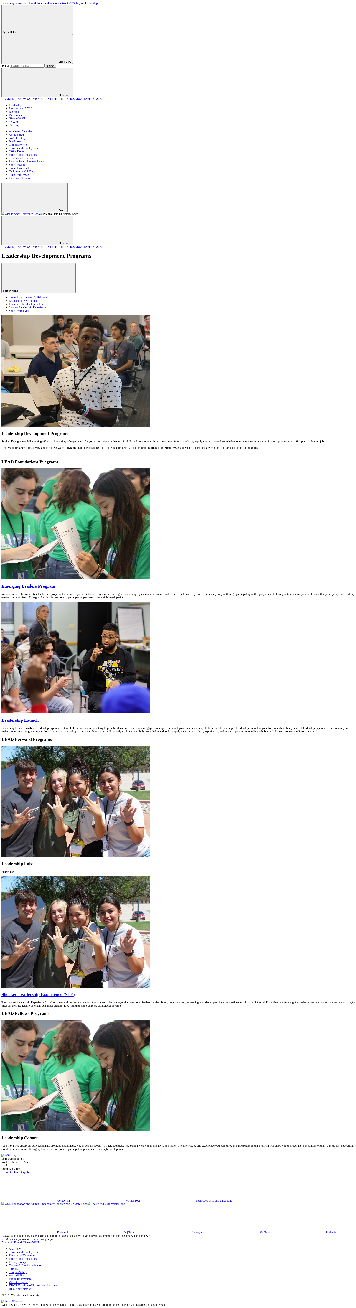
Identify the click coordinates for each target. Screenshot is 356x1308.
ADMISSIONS (28, 98)
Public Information (20, 1278)
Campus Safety (18, 1272)
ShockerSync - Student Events (26, 161)
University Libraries (20, 178)
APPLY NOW (93, 98)
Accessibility (16, 1275)
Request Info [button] (9, 1172)
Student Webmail (19, 168)
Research (42, 3)
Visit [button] (19, 1172)
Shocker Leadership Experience (27, 307)
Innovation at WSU (25, 3)
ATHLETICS (67, 98)
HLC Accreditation (20, 1288)
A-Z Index (15, 1248)
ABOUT (80, 98)
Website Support (18, 1282)
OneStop (92, 3)
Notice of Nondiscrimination (25, 1265)
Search (5, 65)
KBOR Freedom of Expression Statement (33, 1285)
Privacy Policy (17, 1262)
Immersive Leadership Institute (27, 304)
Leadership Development (23, 300)
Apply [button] (25, 1172)
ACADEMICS (10, 98)
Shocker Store (17, 164)
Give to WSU (69, 3)
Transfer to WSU (19, 174)
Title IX (13, 1268)
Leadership (7, 3)
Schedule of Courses (21, 158)
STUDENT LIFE (48, 98)
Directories (54, 3)
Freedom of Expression (22, 1255)
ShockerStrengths (19, 310)
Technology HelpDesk (22, 171)
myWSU (82, 3)
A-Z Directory (17, 138)
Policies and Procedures (23, 154)
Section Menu (11, 290)
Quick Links (9, 32)
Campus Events (18, 144)
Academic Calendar (20, 131)
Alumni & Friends (12, 1242)
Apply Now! (16, 134)
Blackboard (15, 141)
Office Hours (16, 151)
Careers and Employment (24, 148)
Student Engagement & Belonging (29, 297)
